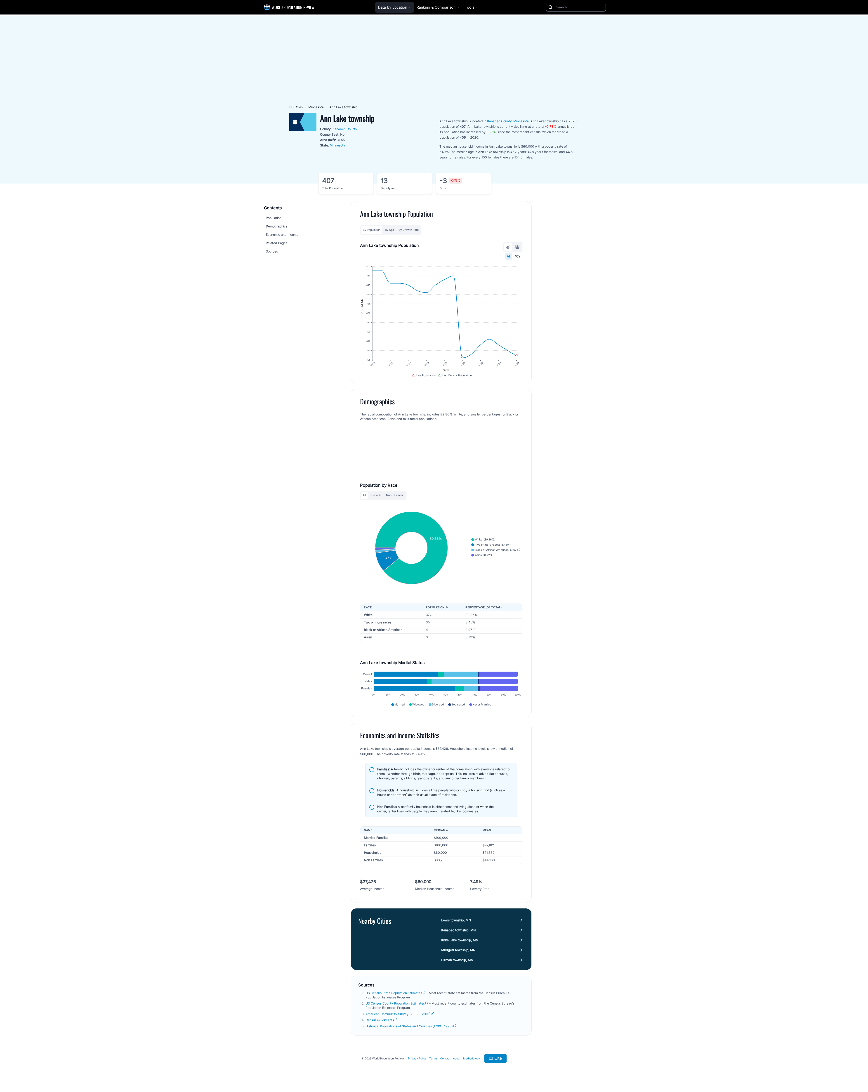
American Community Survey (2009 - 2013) (398, 1014)
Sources (272, 251)
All (508, 256)
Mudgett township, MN (458, 950)
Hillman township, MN (457, 960)
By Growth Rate (409, 229)
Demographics (276, 226)
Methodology (471, 1058)
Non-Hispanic (395, 495)
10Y (518, 256)
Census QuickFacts (380, 1020)
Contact (445, 1058)
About (456, 1058)
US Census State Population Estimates (394, 993)
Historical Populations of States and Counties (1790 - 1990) (409, 1026)
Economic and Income (282, 234)
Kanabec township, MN (458, 930)
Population (273, 218)
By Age (389, 229)
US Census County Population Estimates (395, 1003)
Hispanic (376, 495)
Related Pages (276, 243)
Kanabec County (345, 129)
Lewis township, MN (456, 920)
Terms (433, 1058)
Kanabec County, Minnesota (508, 121)
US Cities (296, 107)
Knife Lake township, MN (459, 940)
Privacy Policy (417, 1058)
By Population (371, 229)
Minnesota (316, 107)
